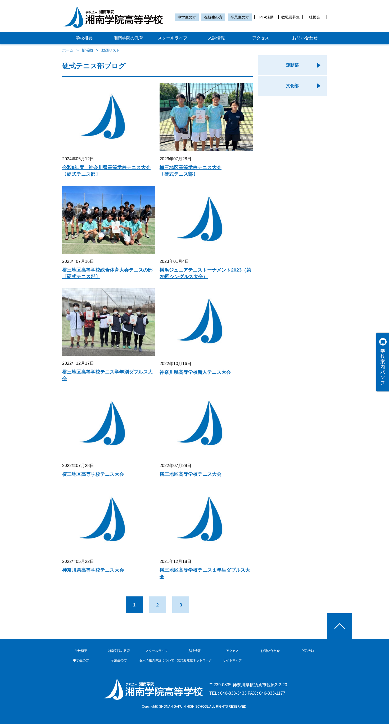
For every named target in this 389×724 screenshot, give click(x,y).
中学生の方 (187, 17)
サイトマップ (232, 660)
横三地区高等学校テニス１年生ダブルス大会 (205, 573)
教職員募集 (290, 17)
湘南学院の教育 (128, 38)
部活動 (87, 50)
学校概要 (84, 38)
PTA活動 (266, 17)
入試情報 (216, 38)
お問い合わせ (305, 38)
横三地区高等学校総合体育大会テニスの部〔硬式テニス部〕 (107, 273)
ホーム (67, 50)
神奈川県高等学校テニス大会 (93, 570)
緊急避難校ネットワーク (194, 660)
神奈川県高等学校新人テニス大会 (195, 372)
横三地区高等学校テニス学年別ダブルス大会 (107, 375)
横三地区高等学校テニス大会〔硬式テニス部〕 (190, 171)
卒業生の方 (239, 17)
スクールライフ (172, 38)
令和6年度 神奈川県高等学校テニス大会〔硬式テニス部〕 (106, 171)
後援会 (314, 17)
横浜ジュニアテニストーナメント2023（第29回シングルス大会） (205, 273)
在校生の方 (213, 17)
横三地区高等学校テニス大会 (93, 474)
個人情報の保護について (156, 660)
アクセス (260, 38)
